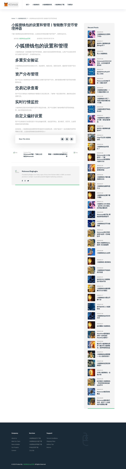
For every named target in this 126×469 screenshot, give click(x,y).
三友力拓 (31, 450)
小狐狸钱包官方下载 (35, 438)
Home (13, 18)
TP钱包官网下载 (33, 447)
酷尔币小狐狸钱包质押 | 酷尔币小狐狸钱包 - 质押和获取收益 (103, 346)
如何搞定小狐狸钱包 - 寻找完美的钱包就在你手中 (103, 383)
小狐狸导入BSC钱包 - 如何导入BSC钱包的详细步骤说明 (103, 206)
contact (14, 450)
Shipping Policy (51, 441)
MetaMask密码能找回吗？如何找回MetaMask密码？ (103, 336)
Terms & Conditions (52, 438)
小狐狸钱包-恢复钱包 (104, 262)
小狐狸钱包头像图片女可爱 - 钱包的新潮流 (103, 120)
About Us (14, 438)
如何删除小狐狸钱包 (103, 326)
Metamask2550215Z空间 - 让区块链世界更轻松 (104, 63)
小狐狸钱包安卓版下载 (35, 441)
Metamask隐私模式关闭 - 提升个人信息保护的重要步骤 (103, 402)
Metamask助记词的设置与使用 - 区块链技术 (103, 234)
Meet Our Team (16, 441)
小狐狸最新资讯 (21, 18)
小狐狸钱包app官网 (24, 38)
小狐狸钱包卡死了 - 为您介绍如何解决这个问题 (103, 101)
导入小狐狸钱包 (102, 53)
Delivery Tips (50, 444)
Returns (49, 447)
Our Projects (15, 447)
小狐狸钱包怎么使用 (103, 253)
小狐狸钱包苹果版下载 (35, 444)
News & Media (16, 444)
